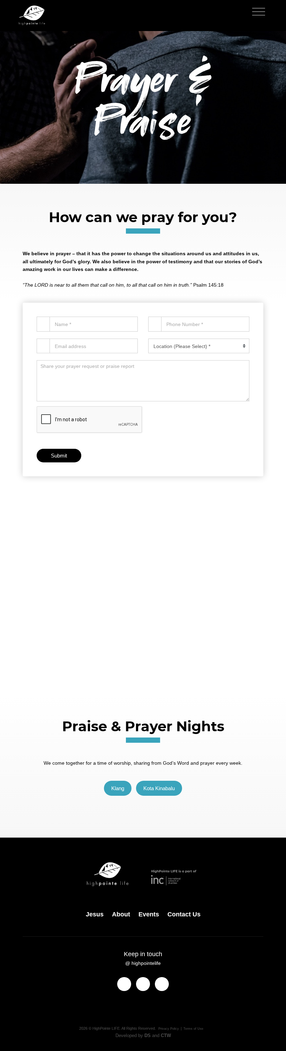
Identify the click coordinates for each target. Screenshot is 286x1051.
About (121, 914)
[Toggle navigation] (259, 12)
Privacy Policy (168, 1028)
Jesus (95, 914)
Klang (117, 788)
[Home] (31, 15)
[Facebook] (124, 984)
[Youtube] (162, 984)
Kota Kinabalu (159, 788)
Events (148, 914)
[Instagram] (143, 984)
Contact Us (143, 640)
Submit (59, 456)
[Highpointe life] (118, 877)
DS (147, 1035)
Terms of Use (193, 1028)
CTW (166, 1035)
